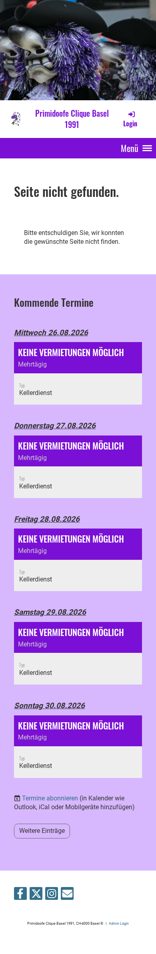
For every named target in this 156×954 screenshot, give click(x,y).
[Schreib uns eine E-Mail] (67, 895)
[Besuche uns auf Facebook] (20, 895)
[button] (78, 373)
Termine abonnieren (50, 798)
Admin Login (119, 923)
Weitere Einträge (42, 830)
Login (130, 123)
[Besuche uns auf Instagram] (51, 895)
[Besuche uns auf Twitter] (36, 895)
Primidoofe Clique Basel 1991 (72, 118)
